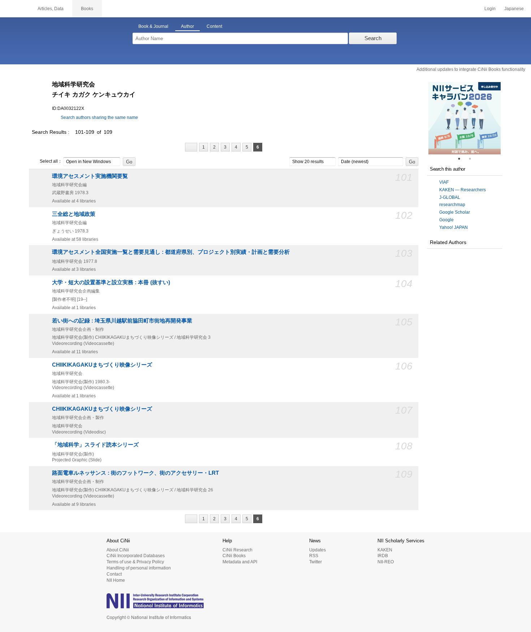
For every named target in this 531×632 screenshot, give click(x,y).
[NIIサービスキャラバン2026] (464, 118)
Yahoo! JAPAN (453, 227)
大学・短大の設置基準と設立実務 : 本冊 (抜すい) (111, 282)
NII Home (116, 580)
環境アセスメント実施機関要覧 (90, 176)
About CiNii (118, 549)
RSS (313, 555)
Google (446, 219)
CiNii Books (234, 555)
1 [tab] (462, 158)
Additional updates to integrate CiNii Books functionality (470, 69)
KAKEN (384, 549)
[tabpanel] (465, 118)
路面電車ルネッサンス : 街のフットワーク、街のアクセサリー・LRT (135, 473)
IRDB (382, 555)
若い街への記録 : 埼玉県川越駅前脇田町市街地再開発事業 (122, 321)
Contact (114, 574)
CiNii (14, 8)
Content (214, 26)
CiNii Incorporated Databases (136, 555)
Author (187, 26)
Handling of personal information (139, 568)
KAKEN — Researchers (462, 189)
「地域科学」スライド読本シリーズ (95, 445)
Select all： (51, 161)
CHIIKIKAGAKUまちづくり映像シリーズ (102, 365)
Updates (317, 549)
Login (490, 8)
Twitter (315, 561)
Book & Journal (153, 26)
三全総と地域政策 (73, 214)
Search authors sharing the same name (99, 117)
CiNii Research (237, 549)
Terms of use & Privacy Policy (135, 561)
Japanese (514, 8)
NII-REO (385, 561)
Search (372, 38)
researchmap (452, 204)
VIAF (444, 182)
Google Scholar (454, 212)
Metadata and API (240, 561)
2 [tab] (472, 158)
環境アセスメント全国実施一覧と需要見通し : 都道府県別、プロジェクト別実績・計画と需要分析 (171, 252)
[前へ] (191, 147)
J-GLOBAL (449, 197)
